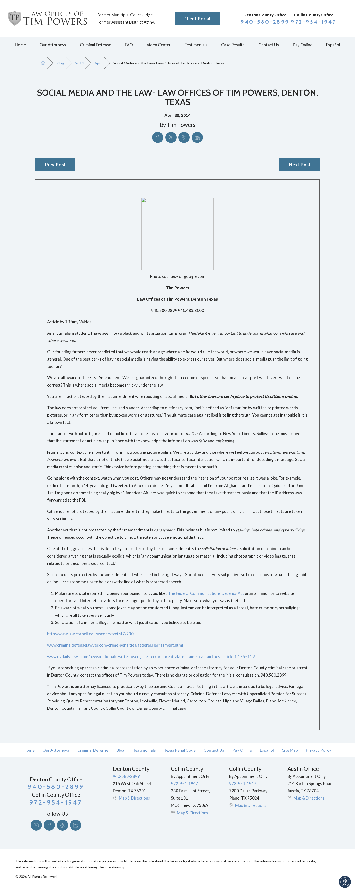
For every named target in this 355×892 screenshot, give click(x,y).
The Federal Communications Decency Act (206, 593)
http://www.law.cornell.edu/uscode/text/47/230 (90, 633)
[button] (345, 882)
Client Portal (197, 18)
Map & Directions (134, 797)
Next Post (299, 165)
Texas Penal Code (180, 750)
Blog (60, 63)
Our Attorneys (56, 750)
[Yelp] (62, 825)
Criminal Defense (92, 750)
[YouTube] (36, 825)
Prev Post (55, 165)
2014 (79, 63)
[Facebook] (49, 825)
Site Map (290, 750)
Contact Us (214, 750)
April (98, 63)
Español (267, 750)
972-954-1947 (313, 22)
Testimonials (144, 750)
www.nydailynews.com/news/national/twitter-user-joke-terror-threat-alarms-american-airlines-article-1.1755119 (151, 656)
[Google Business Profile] (75, 825)
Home (29, 750)
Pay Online (242, 750)
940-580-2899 (265, 22)
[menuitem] (20, 45)
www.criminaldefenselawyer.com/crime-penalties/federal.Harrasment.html (115, 645)
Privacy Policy (318, 750)
